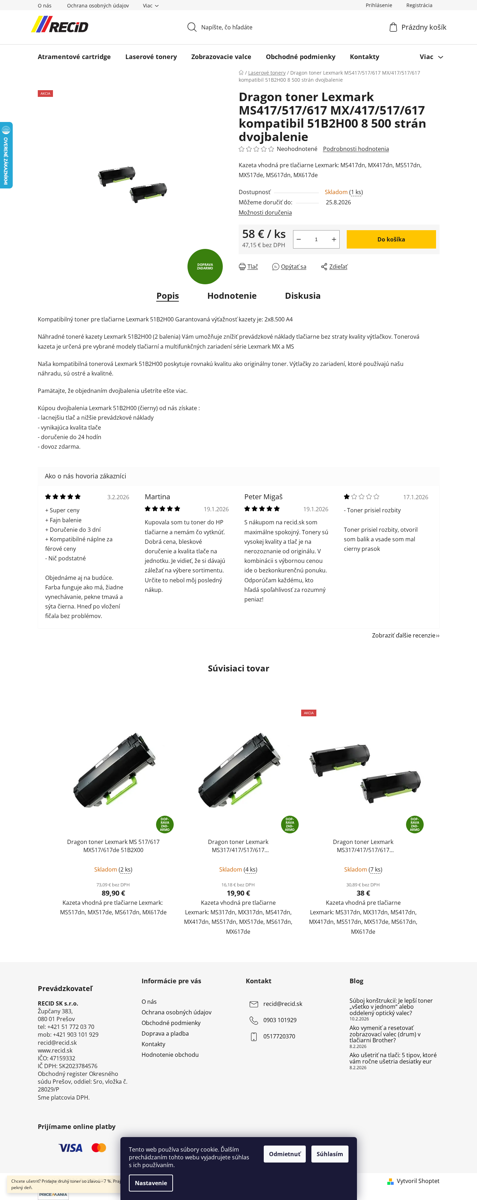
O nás (45, 5)
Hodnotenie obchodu (170, 1055)
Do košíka (391, 239)
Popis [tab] (167, 295)
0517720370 (279, 1036)
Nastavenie (151, 1183)
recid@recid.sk (282, 1004)
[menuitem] (74, 57)
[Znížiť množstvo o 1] (298, 239)
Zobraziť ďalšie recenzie (403, 635)
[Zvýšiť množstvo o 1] (334, 239)
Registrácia (419, 5)
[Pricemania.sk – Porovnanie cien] (53, 1194)
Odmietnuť (284, 1154)
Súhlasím (330, 1154)
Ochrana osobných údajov (98, 5)
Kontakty (153, 1044)
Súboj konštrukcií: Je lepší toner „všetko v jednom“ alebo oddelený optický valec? (391, 1007)
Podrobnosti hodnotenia (356, 149)
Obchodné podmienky (171, 1023)
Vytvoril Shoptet (418, 1181)
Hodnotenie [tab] (232, 295)
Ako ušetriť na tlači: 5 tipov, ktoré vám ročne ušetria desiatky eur (393, 1058)
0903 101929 (280, 1020)
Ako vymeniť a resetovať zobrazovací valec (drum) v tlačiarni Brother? (385, 1034)
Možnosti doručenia (265, 212)
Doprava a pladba (165, 1033)
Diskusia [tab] (303, 295)
